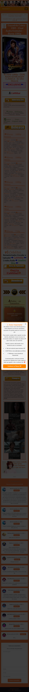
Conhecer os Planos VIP (14, 366)
